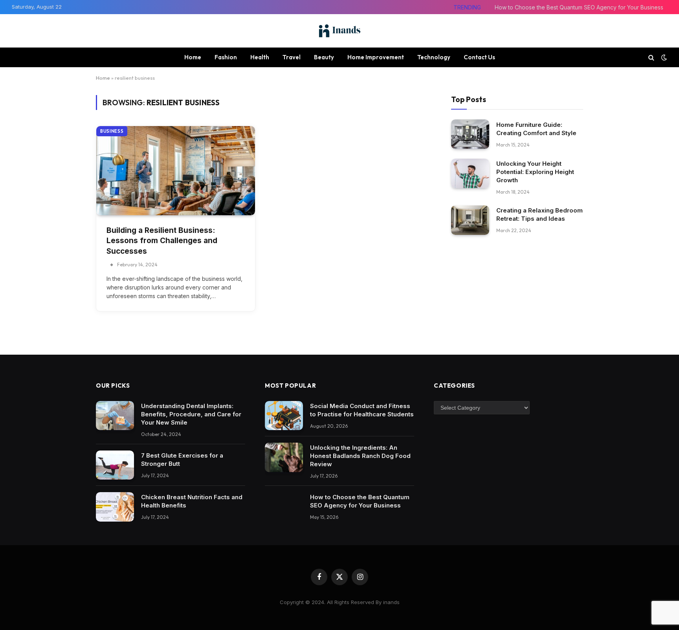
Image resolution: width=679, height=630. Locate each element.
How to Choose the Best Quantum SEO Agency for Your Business (579, 7)
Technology (433, 57)
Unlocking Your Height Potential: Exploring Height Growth (535, 172)
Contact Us (479, 57)
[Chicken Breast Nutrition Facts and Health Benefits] (115, 507)
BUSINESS (111, 131)
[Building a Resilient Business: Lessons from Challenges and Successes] (175, 170)
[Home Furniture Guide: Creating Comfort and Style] (470, 134)
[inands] (339, 31)
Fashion (226, 57)
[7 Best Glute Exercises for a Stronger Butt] (115, 465)
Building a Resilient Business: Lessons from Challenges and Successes (161, 241)
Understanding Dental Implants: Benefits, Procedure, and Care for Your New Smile (191, 414)
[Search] (651, 57)
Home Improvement (375, 57)
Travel (292, 57)
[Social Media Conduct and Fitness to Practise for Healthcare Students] (284, 415)
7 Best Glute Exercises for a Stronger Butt (182, 459)
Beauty (324, 57)
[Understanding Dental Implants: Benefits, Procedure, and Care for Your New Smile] (115, 415)
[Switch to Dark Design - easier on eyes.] (663, 57)
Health (259, 57)
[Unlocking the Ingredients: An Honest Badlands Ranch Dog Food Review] (284, 457)
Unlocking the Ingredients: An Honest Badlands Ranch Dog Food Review (360, 456)
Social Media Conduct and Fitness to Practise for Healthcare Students (362, 410)
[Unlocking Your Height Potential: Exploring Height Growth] (470, 173)
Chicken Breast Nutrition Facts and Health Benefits (191, 501)
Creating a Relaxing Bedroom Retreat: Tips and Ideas (539, 214)
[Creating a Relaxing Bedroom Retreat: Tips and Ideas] (470, 220)
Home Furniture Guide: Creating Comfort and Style (536, 128)
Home (192, 57)
